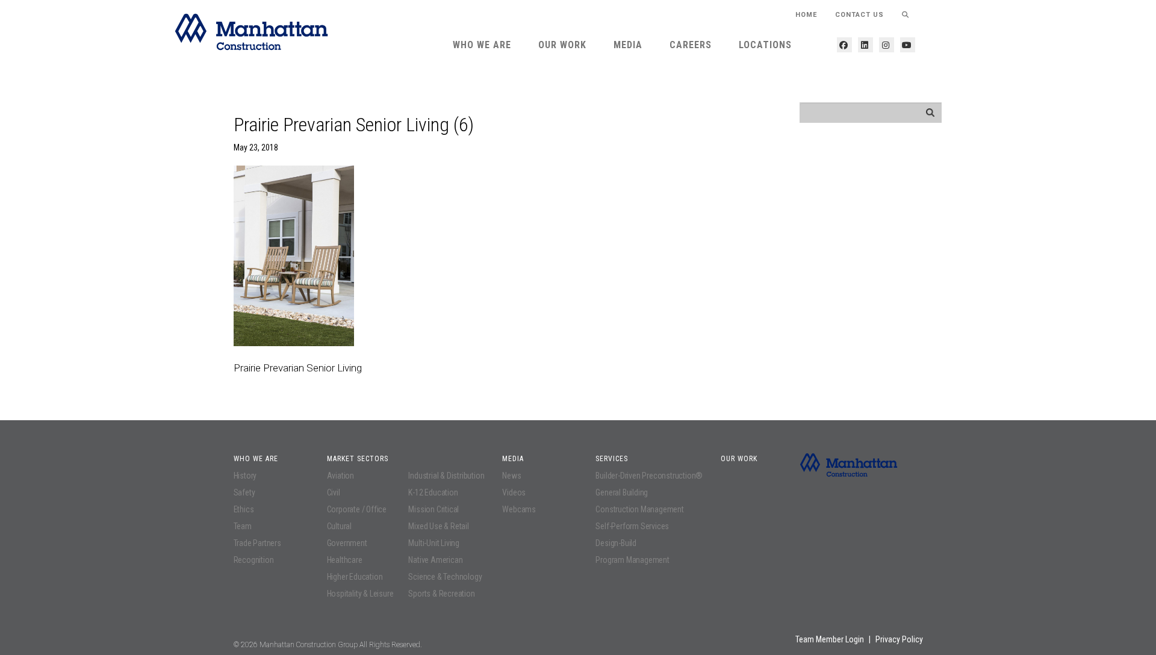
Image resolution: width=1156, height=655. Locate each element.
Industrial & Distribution (446, 475)
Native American (435, 560)
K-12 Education (433, 492)
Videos (514, 492)
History (245, 475)
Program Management (632, 560)
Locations (765, 45)
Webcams (519, 509)
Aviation (340, 475)
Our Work (562, 45)
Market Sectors (357, 459)
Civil (333, 492)
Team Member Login (829, 639)
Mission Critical (433, 509)
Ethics (244, 509)
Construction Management (639, 509)
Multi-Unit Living (433, 543)
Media (628, 45)
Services (611, 459)
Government (347, 543)
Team (243, 526)
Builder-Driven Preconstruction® (649, 475)
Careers (691, 45)
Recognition (254, 560)
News (511, 475)
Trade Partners (257, 543)
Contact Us (859, 15)
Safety (244, 492)
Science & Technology (445, 577)
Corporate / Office (357, 509)
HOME (806, 15)
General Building (621, 492)
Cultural (339, 526)
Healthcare (344, 560)
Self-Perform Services (632, 526)
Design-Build (615, 543)
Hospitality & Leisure (360, 593)
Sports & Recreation (441, 593)
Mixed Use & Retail (438, 526)
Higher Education (355, 577)
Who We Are (482, 45)
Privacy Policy (899, 639)
